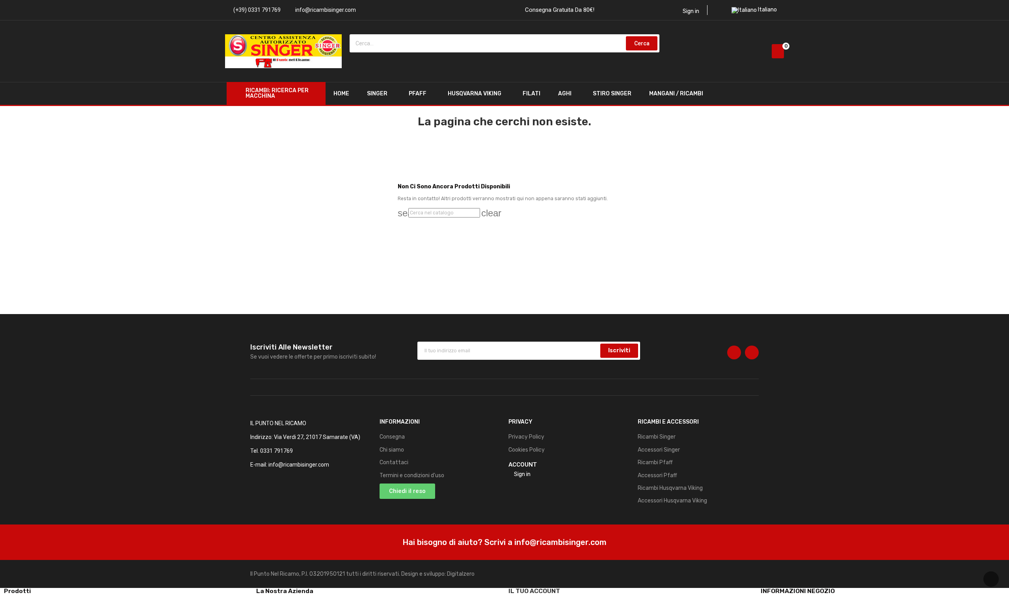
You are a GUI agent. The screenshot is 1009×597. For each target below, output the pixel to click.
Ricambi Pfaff (655, 462)
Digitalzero (461, 574)
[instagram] (752, 352)
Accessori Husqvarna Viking (672, 500)
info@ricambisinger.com (325, 10)
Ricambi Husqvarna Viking (670, 488)
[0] (778, 51)
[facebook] (734, 352)
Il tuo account (534, 591)
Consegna (392, 436)
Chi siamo (392, 449)
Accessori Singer (659, 449)
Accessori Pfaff (657, 475)
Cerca (642, 43)
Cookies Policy (526, 449)
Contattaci (394, 462)
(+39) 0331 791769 (257, 10)
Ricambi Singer (657, 436)
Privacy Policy (526, 436)
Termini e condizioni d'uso (412, 475)
